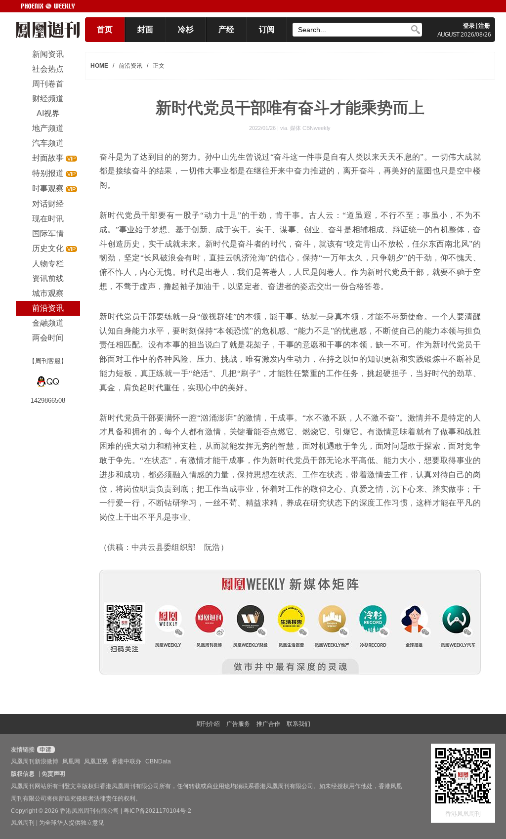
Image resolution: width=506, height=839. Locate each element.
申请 (44, 749)
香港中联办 (126, 761)
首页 (105, 29)
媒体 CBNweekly (310, 128)
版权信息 (23, 773)
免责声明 (53, 773)
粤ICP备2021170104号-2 (157, 810)
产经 (226, 29)
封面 (145, 29)
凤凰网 (71, 761)
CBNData (158, 761)
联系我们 (298, 723)
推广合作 (268, 723)
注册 (484, 25)
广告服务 (238, 723)
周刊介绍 (208, 723)
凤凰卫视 (96, 761)
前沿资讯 (130, 65)
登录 (469, 25)
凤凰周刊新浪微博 (34, 761)
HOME (99, 65)
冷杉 (186, 29)
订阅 (267, 29)
